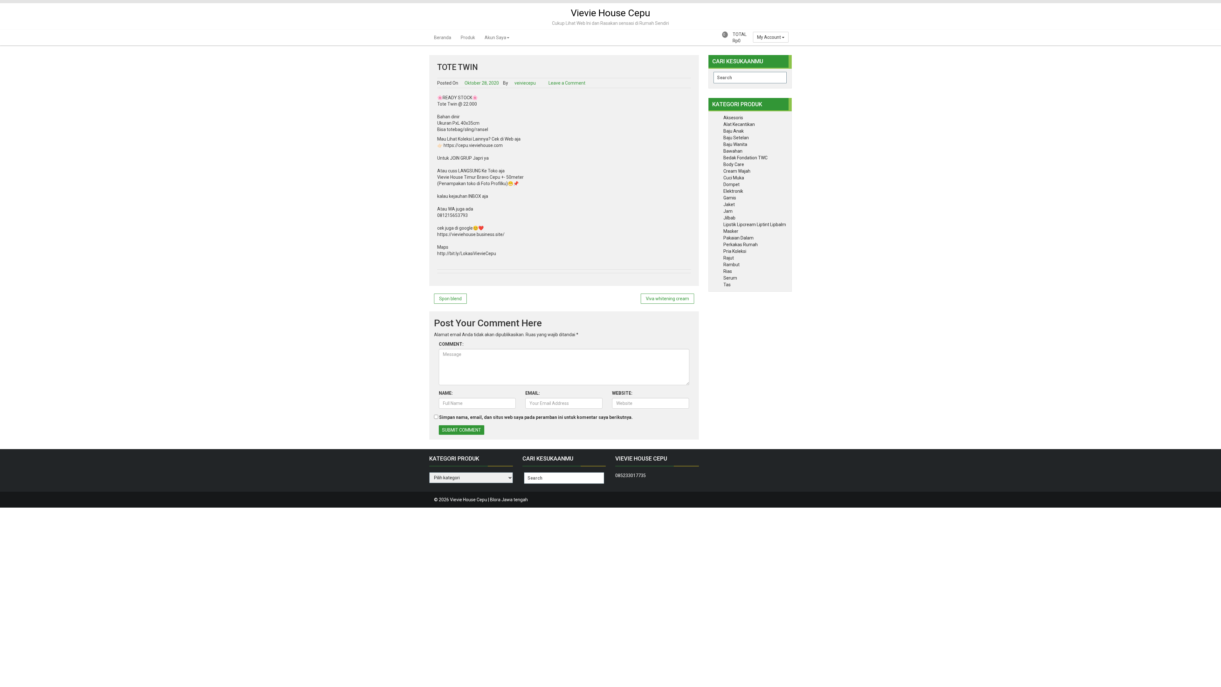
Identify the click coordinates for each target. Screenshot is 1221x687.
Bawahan (732, 151)
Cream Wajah (736, 171)
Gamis (729, 197)
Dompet (731, 184)
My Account (769, 37)
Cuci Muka (733, 177)
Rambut (731, 264)
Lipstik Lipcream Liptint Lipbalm (754, 224)
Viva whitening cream (667, 298)
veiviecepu (525, 83)
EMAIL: (532, 393)
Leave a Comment (566, 83)
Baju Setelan (736, 137)
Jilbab (729, 217)
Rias (727, 271)
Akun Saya (495, 37)
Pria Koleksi (734, 251)
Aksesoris (733, 117)
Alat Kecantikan (739, 124)
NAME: (446, 393)
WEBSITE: (622, 393)
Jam (728, 211)
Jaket (729, 204)
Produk (468, 37)
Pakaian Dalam (738, 237)
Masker (730, 231)
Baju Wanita (735, 144)
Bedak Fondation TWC (745, 157)
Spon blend (450, 298)
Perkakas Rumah (740, 244)
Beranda (442, 37)
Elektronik (733, 191)
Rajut (728, 257)
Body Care (733, 164)
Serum (730, 278)
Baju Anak (733, 131)
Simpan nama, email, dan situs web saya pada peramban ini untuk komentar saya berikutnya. (536, 417)
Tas (727, 284)
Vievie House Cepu (610, 12)
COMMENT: (451, 344)
